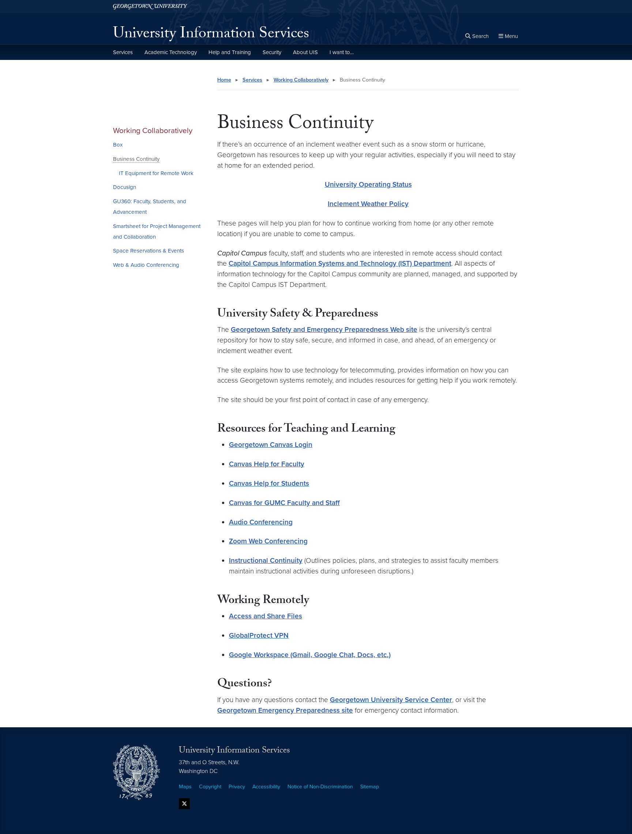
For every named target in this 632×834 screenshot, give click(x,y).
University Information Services (211, 35)
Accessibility (266, 787)
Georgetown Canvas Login (270, 444)
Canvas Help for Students (269, 483)
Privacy (237, 787)
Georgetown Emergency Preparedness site (285, 710)
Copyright (210, 787)
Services (123, 52)
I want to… (342, 52)
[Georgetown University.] (150, 6)
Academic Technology (170, 52)
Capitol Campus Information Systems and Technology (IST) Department (340, 263)
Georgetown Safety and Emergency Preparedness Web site (324, 329)
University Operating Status (368, 184)
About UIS (305, 52)
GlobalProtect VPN (259, 635)
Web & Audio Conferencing (146, 265)
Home (224, 80)
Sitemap (369, 787)
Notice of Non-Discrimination (320, 787)
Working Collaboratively (152, 130)
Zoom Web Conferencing (268, 541)
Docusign (124, 187)
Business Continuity (136, 159)
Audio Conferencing (261, 522)
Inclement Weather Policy (368, 204)
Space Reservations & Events (148, 250)
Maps (185, 787)
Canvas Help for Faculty (266, 464)
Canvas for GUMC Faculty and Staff (284, 502)
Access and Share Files (265, 616)
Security (272, 52)
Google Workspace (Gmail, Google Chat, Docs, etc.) (310, 655)
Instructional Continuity (265, 560)
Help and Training (229, 52)
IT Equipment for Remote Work (156, 173)
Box (118, 144)
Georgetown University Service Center (391, 699)
